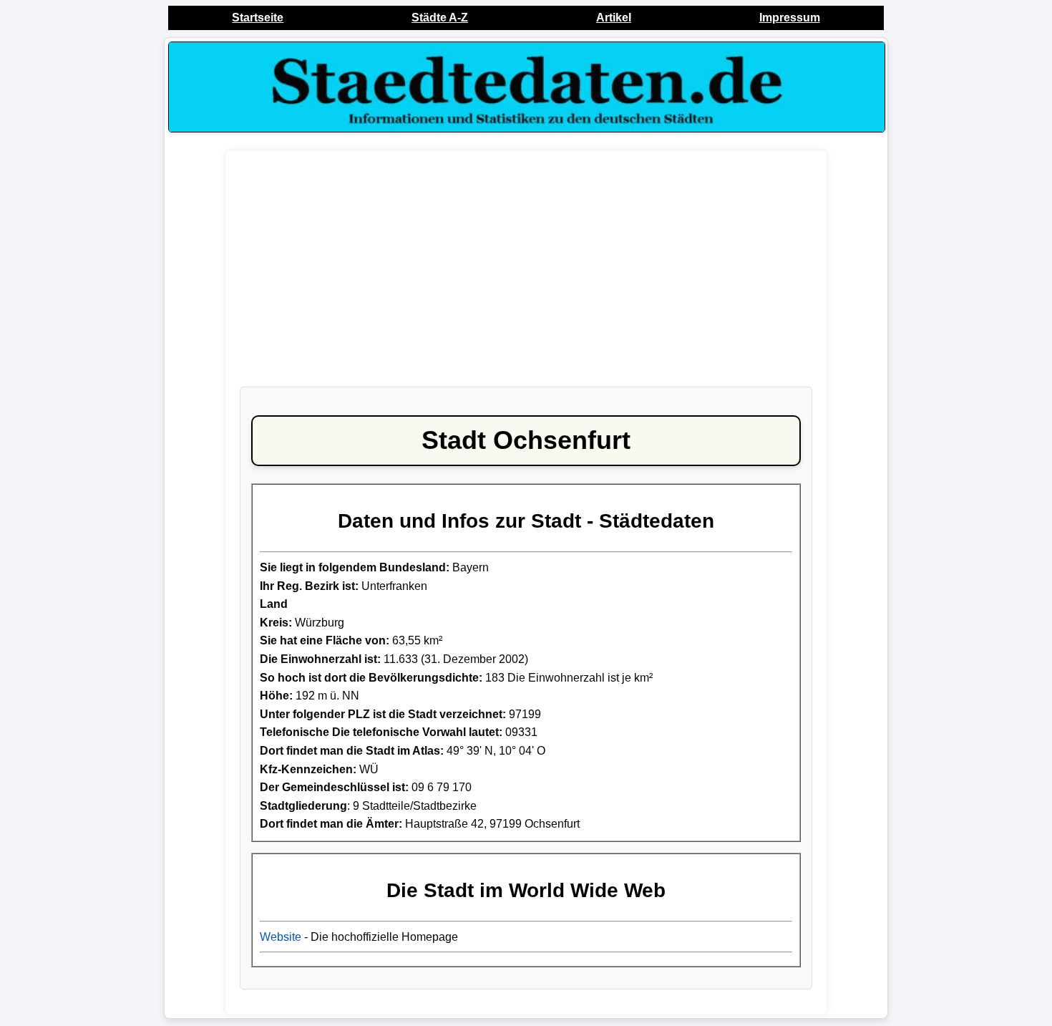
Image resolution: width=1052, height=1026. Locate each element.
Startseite (257, 17)
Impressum (789, 17)
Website (280, 937)
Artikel (613, 17)
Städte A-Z (439, 17)
